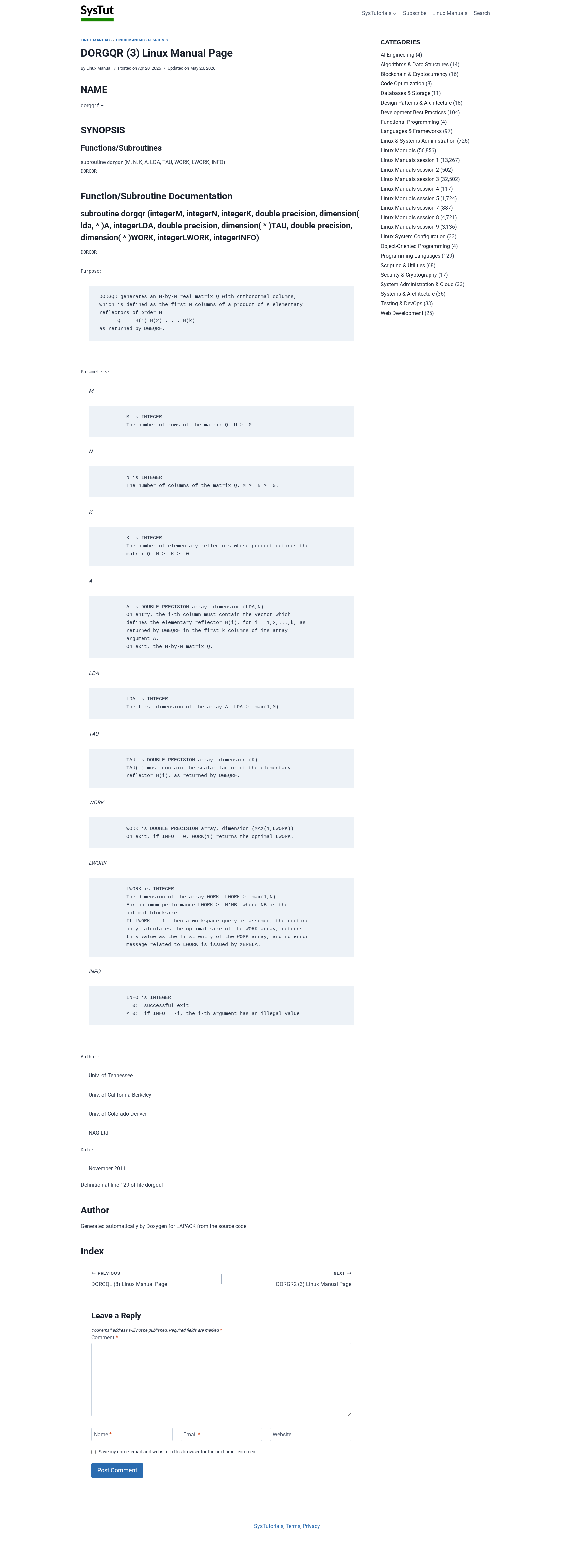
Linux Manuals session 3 (142, 40)
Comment (104, 1337)
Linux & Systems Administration (418, 141)
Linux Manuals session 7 (410, 208)
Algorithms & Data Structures (415, 64)
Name (103, 1434)
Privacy (311, 1526)
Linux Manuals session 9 (410, 227)
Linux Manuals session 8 (410, 217)
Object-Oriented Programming (415, 246)
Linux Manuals (449, 13)
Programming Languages (410, 256)
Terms (293, 1526)
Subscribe (414, 13)
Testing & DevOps (401, 303)
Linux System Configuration (413, 236)
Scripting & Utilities (403, 265)
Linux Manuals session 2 (410, 170)
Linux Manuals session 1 (410, 160)
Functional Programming (410, 122)
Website (282, 1434)
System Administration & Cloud (417, 284)
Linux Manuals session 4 (410, 189)
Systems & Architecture (408, 294)
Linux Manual (98, 68)
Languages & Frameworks (411, 131)
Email (191, 1434)
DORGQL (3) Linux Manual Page (129, 1279)
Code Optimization (402, 83)
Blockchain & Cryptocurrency (414, 74)
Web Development (402, 313)
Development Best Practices (413, 112)
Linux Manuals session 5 (410, 198)
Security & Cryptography (409, 275)
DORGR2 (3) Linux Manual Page (313, 1279)
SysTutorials (268, 1526)
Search (482, 13)
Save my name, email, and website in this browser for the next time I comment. (178, 1452)
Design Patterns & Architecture (416, 103)
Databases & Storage (405, 93)
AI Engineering (397, 55)
